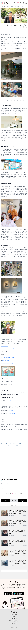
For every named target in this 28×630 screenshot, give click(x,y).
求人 (23, 6)
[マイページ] (26, 3)
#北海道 (20, 445)
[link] (24, 625)
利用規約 (14, 616)
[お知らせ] (23, 3)
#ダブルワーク (20, 443)
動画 (12, 6)
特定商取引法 (14, 618)
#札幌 (17, 445)
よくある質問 (14, 614)
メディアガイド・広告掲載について (14, 622)
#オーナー (3, 443)
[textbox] (14, 237)
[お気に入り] (20, 3)
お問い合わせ (14, 624)
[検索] (15, 3)
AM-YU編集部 (6, 479)
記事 (8, 6)
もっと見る (14, 570)
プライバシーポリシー (14, 620)
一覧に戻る (14, 500)
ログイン (12, 493)
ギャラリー (17, 6)
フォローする (13, 479)
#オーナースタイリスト (11, 443)
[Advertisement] (14, 462)
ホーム (3, 6)
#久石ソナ (13, 445)
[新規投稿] (18, 3)
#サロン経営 (3, 445)
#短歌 (8, 445)
